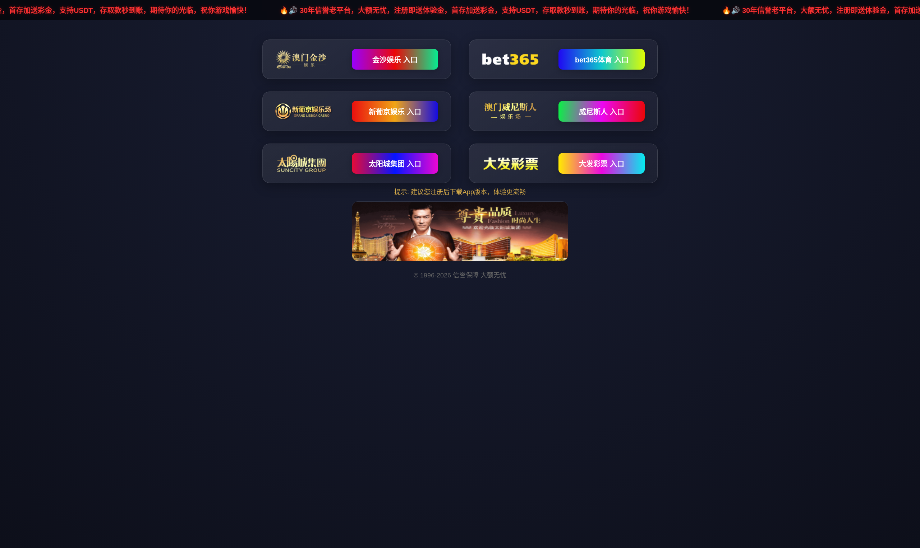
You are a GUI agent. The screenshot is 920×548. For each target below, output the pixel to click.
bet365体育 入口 (602, 60)
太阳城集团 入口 (395, 164)
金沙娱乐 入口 (395, 60)
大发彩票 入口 (601, 164)
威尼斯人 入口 (601, 112)
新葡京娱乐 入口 (395, 112)
